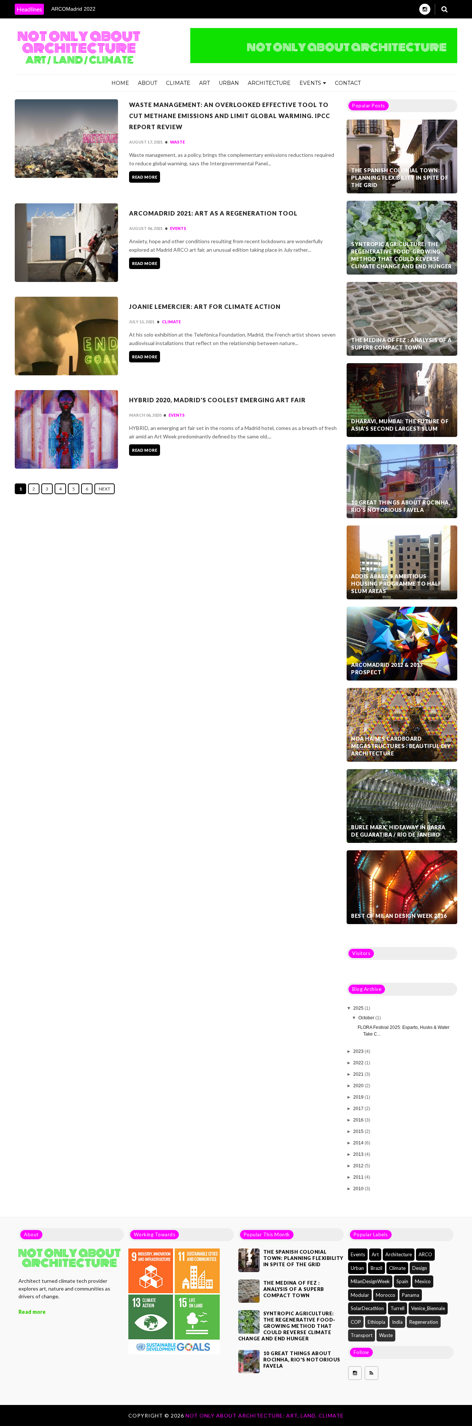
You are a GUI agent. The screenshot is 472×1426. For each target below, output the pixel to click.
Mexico (423, 1281)
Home (120, 83)
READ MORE (144, 177)
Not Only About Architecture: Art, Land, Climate (264, 1415)
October (366, 1017)
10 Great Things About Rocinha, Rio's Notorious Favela (400, 506)
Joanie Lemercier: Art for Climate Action (205, 306)
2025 (359, 1008)
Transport (361, 1335)
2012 (359, 1165)
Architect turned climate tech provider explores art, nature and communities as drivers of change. (64, 1288)
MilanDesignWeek (370, 1281)
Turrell (398, 1308)
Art (204, 83)
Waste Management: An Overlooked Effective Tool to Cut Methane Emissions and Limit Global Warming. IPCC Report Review (229, 115)
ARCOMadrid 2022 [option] (73, 9)
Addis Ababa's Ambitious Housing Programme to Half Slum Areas (396, 583)
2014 (359, 1143)
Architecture (269, 83)
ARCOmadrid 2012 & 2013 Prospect (387, 668)
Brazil (376, 1268)
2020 (359, 1085)
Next (104, 489)
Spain (402, 1281)
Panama (410, 1295)
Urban (229, 83)
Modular (360, 1295)
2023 (359, 1051)
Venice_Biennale (428, 1308)
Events (310, 83)
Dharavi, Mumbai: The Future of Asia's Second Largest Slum (399, 425)
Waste (177, 142)
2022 (359, 1062)
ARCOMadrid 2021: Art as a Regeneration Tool (213, 213)
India (397, 1322)
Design (419, 1268)
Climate (178, 83)
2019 (359, 1097)
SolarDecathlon (367, 1308)
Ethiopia (376, 1322)
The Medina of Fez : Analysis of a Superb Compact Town (401, 344)
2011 (359, 1177)
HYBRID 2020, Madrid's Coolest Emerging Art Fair (217, 399)
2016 (359, 1120)
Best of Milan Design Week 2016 (399, 916)
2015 (359, 1131)
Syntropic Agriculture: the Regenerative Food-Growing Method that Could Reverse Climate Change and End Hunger (401, 255)
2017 (359, 1108)
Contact (348, 83)
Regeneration (423, 1322)
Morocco (385, 1295)
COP (356, 1322)
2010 (359, 1188)
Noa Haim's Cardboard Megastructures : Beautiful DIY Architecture (401, 746)
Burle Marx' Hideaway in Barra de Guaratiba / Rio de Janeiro (398, 831)
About (147, 83)
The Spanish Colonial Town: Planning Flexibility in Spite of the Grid (399, 177)
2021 (359, 1074)
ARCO (425, 1254)
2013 (359, 1154)
